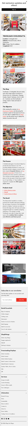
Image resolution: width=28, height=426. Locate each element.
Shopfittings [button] (5, 334)
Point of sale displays (6, 329)
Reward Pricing (5, 396)
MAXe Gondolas (5, 354)
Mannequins (4, 319)
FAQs (2, 399)
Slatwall (6, 192)
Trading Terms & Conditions (8, 414)
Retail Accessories (5, 327)
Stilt (2, 371)
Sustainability (4, 401)
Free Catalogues (5, 388)
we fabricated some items (13, 172)
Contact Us (3, 406)
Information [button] (5, 393)
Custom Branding (5, 382)
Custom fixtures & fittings (10, 194)
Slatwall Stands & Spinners (7, 364)
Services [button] (4, 377)
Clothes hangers (5, 314)
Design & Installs (5, 380)
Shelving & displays (6, 345)
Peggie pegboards (6, 340)
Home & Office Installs (6, 385)
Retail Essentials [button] (6, 308)
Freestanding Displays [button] (8, 351)
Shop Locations (5, 404)
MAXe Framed (4, 356)
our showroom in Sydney (11, 110)
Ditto (2, 369)
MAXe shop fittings (5, 338)
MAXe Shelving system (10, 190)
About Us (3, 409)
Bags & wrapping (5, 311)
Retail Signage (4, 324)
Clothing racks (4, 316)
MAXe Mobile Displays (6, 359)
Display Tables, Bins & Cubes (8, 366)
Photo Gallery (4, 411)
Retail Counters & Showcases (8, 361)
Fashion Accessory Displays (8, 321)
